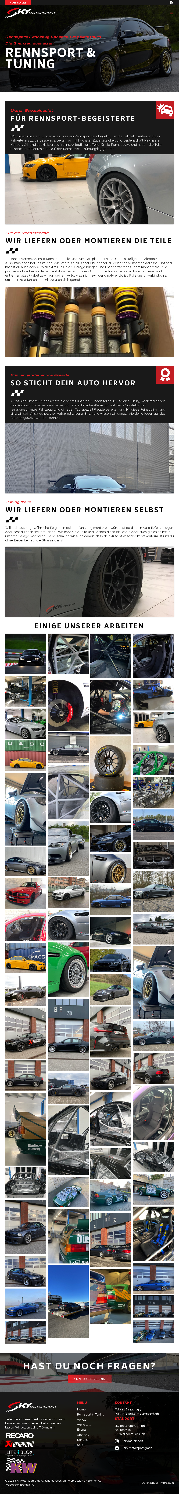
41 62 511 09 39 (133, 1409)
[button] (172, 13)
